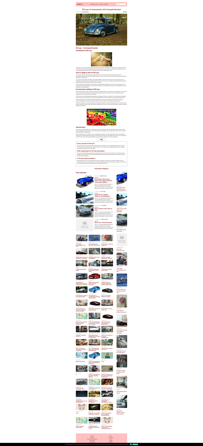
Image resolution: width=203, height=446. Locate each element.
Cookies (101, 4)
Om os (97, 4)
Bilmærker (125, 11)
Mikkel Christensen (105, 219)
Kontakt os (106, 4)
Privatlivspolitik (135, 444)
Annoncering (93, 4)
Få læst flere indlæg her (101, 168)
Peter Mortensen (85, 11)
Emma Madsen (104, 205)
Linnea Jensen (103, 191)
